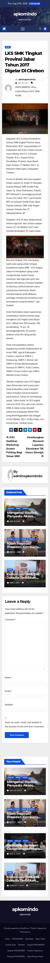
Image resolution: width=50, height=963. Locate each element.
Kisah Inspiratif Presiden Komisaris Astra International (22, 546)
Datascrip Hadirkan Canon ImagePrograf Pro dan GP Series (24, 848)
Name (8, 677)
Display (11, 508)
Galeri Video (40, 939)
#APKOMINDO (22, 87)
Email (8, 691)
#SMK (18, 95)
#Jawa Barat (21, 91)
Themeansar (25, 932)
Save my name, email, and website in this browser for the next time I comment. (24, 724)
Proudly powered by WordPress (17, 928)
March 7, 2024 (17, 885)
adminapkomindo (27, 79)
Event (17, 539)
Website (9, 704)
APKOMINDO (17, 939)
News (8, 47)
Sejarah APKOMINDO (36, 945)
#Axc (33, 87)
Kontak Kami (11, 945)
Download (29, 939)
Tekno (25, 508)
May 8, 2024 (15, 854)
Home (7, 939)
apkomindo (25, 14)
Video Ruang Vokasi (35, 956)
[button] (40, 29)
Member (21, 945)
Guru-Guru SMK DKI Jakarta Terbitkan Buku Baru (23, 577)
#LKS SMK (34, 91)
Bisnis (10, 539)
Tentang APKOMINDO (16, 956)
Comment (10, 619)
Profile (32, 539)
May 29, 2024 (16, 790)
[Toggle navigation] (22, 28)
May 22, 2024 (16, 822)
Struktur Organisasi (35, 951)
